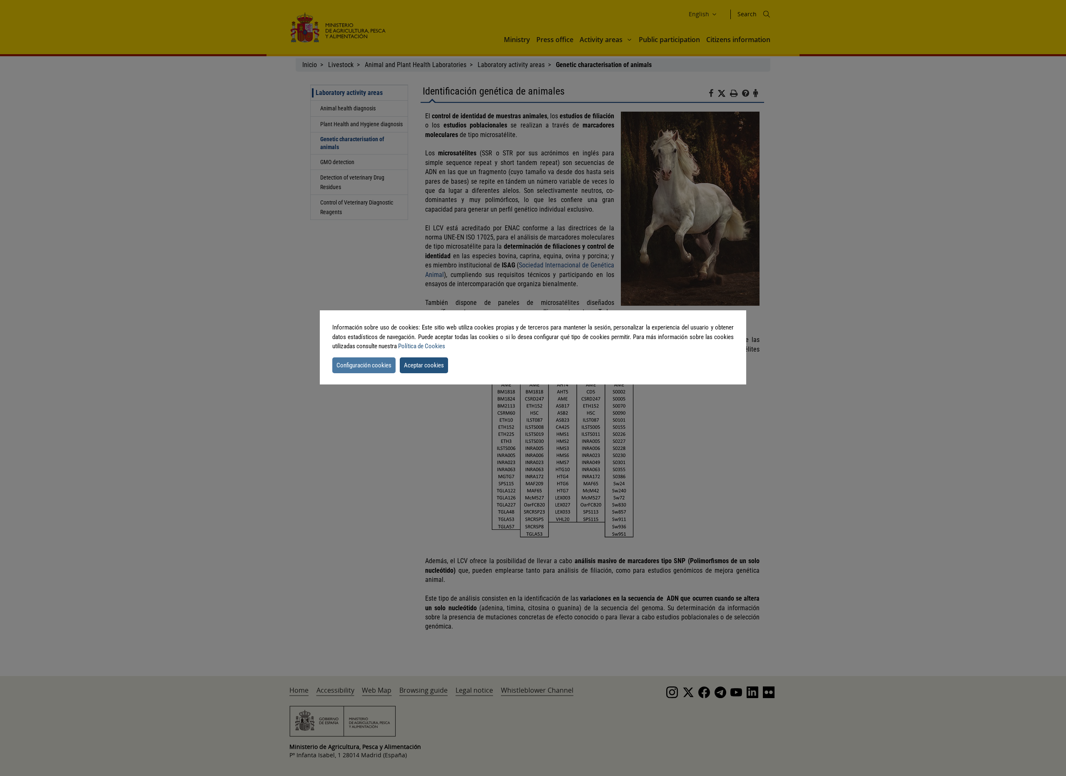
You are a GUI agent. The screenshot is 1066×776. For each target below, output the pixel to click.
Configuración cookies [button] (363, 365)
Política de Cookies (421, 346)
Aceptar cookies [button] (424, 365)
